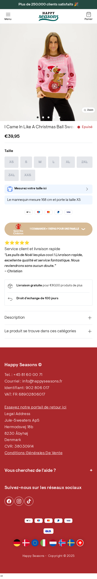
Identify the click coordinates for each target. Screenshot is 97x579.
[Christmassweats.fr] (48, 16)
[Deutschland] (17, 542)
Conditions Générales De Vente (33, 453)
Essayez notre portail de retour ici (36, 408)
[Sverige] (71, 542)
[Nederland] (53, 542)
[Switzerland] (80, 542)
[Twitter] (29, 501)
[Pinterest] (19, 501)
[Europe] (35, 542)
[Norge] (62, 542)
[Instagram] (9, 501)
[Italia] (44, 542)
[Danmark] (26, 542)
